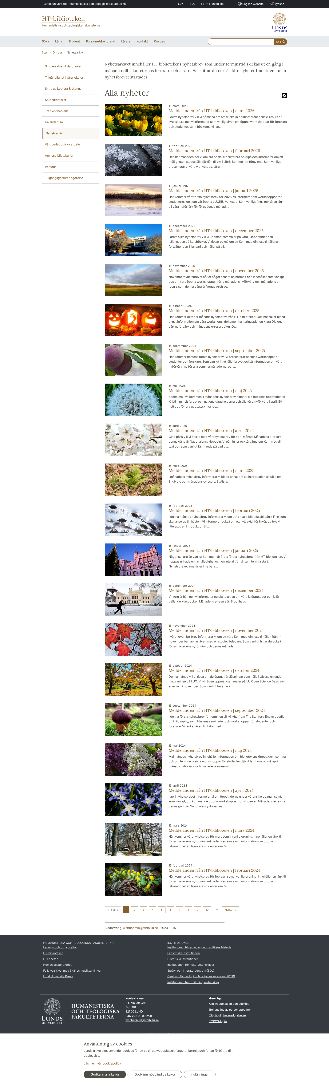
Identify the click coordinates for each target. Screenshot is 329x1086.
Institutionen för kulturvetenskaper (190, 964)
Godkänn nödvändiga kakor (154, 1074)
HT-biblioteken (63, 18)
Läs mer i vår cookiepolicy (102, 1063)
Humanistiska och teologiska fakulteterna (98, 4)
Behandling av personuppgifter (230, 1009)
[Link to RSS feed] (284, 96)
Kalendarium (54, 122)
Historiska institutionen (183, 959)
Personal (51, 167)
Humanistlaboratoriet (57, 964)
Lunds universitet (55, 4)
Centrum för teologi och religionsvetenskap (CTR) (201, 976)
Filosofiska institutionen (183, 953)
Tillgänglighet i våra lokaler (64, 77)
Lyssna (279, 4)
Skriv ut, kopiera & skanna (63, 88)
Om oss (58, 52)
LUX (181, 4)
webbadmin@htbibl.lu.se (140, 928)
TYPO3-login (218, 1021)
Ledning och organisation (60, 947)
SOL (192, 4)
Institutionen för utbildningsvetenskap (193, 982)
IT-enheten (50, 959)
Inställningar (200, 1074)
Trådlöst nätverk (56, 111)
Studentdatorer (55, 100)
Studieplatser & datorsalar (63, 66)
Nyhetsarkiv (54, 133)
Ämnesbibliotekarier (59, 155)
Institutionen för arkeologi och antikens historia (199, 947)
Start (45, 52)
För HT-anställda (212, 4)
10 (207, 909)
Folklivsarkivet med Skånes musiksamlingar (72, 970)
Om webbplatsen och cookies (229, 1003)
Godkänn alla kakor (105, 1074)
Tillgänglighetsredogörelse (64, 178)
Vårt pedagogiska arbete (62, 144)
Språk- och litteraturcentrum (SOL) (190, 970)
